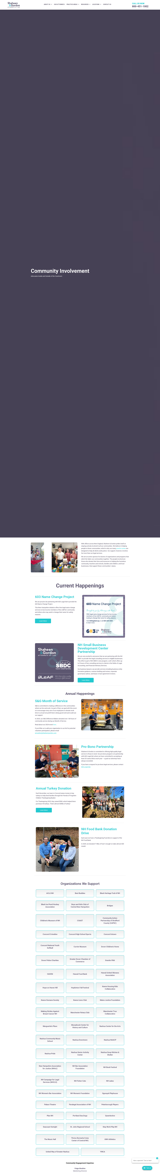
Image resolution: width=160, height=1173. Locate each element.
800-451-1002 (140, 6)
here (54, 724)
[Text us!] (147, 1168)
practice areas (121, 548)
